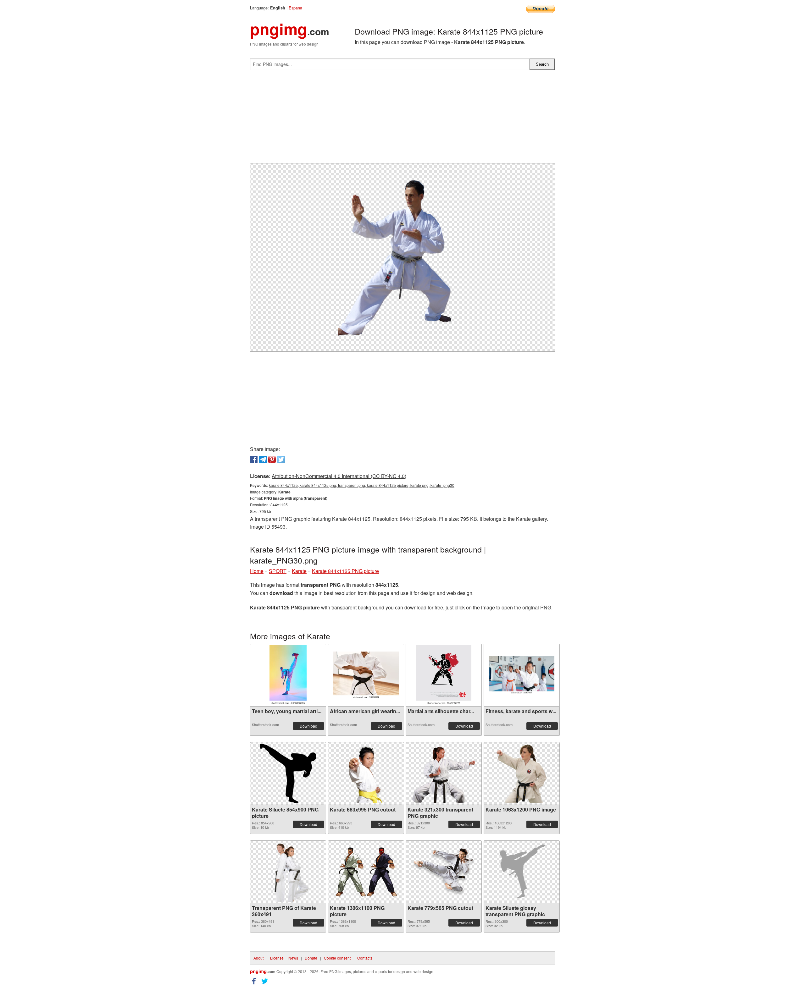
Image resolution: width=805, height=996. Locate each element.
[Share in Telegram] (263, 459)
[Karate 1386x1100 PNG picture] (366, 872)
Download (308, 726)
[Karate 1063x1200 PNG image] (521, 773)
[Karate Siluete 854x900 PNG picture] (288, 773)
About (258, 957)
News (293, 957)
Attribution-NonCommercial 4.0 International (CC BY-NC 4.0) (339, 476)
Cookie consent (337, 957)
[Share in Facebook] (254, 459)
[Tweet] (281, 459)
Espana (295, 8)
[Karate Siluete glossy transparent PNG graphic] (522, 872)
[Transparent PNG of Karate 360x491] (288, 872)
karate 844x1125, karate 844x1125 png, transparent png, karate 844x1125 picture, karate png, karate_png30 (361, 485)
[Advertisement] (402, 119)
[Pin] (272, 459)
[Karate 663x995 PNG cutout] (366, 773)
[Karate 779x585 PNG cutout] (443, 871)
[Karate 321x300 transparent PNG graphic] (443, 773)
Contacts (364, 957)
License (277, 957)
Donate (311, 957)
